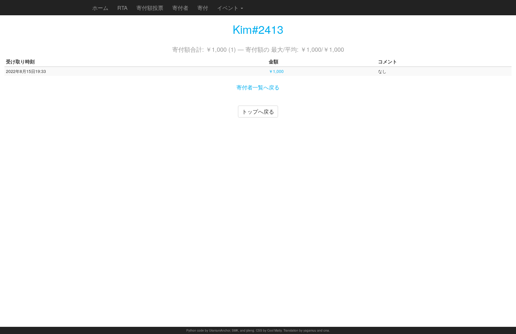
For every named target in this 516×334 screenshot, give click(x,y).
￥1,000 (276, 71)
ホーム (100, 7)
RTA (122, 7)
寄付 (202, 7)
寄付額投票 (149, 7)
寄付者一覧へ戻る (258, 87)
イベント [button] (228, 7)
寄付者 (180, 7)
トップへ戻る (258, 111)
